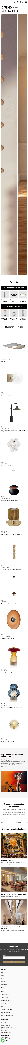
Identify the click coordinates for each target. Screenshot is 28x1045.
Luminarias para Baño (23, 300)
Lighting (3, 975)
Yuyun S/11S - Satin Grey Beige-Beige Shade (11, 569)
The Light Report (5, 997)
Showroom (3, 1003)
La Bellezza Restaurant (8, 860)
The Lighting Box (5, 994)
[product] (14, 343)
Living (2, 978)
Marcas (3, 981)
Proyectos (3, 987)
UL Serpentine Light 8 (6, 465)
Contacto (3, 1006)
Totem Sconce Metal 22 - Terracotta (9, 638)
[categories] (5, 294)
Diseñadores (4, 984)
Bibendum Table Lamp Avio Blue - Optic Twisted (11, 707)
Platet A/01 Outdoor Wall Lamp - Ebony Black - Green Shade (13, 431)
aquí (10, 1032)
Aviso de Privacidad (5, 1012)
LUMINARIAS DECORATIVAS (14, 306)
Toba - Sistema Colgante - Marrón (8, 603)
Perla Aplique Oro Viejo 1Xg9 (7, 395)
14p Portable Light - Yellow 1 (7, 741)
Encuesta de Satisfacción (7, 1015)
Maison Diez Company (6, 1000)
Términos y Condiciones (6, 1009)
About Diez (3, 972)
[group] (9, 144)
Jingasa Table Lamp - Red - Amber (9, 672)
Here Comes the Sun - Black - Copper (9, 500)
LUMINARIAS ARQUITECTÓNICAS (14, 288)
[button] (20, 2)
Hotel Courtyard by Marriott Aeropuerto (13, 894)
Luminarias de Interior (14, 300)
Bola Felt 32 (3, 361)
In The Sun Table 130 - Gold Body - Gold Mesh (11, 534)
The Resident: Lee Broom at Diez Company (11, 927)
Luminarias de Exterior (5, 300)
